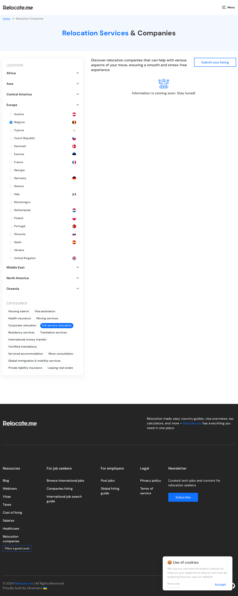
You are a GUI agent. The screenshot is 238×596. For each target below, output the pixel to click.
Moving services (47, 318)
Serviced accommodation (25, 354)
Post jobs (108, 480)
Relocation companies (11, 538)
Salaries (8, 520)
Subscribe (183, 497)
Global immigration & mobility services (34, 361)
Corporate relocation (22, 325)
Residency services (21, 332)
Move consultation (61, 354)
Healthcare (11, 528)
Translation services (53, 332)
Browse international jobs (65, 480)
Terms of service (146, 490)
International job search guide (64, 498)
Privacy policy (150, 480)
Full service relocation (57, 325)
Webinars (10, 488)
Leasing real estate (60, 368)
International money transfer (27, 339)
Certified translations (22, 346)
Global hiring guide (110, 490)
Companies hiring (60, 488)
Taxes (7, 504)
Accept (220, 584)
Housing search (18, 311)
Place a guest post (17, 548)
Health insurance (19, 318)
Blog (6, 480)
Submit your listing (215, 62)
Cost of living (12, 512)
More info (173, 584)
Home (6, 18)
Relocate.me (192, 423)
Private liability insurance (25, 368)
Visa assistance (45, 311)
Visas (7, 496)
